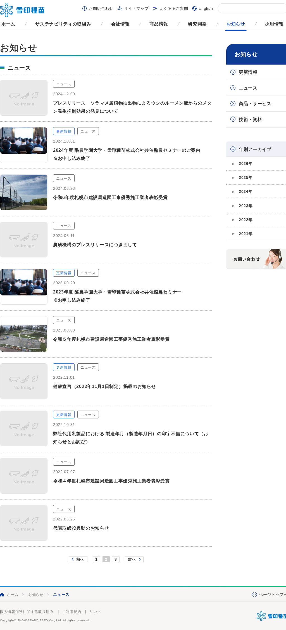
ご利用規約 (71, 612)
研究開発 (197, 24)
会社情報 (120, 24)
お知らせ (236, 24)
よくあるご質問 (173, 8)
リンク (95, 612)
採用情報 (274, 24)
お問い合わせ (101, 8)
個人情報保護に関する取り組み (27, 612)
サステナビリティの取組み (63, 24)
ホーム (8, 24)
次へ (132, 559)
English (206, 8)
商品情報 (158, 24)
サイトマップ (136, 8)
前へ (80, 559)
